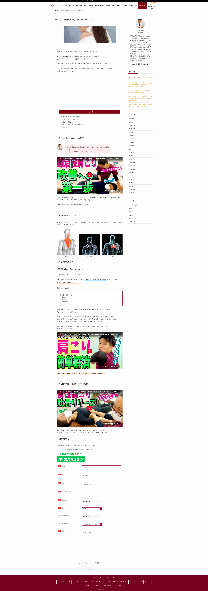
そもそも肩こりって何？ (69, 119)
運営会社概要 (97, 585)
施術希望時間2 (65, 523)
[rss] (113, 577)
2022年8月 (131, 193)
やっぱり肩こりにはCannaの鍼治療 (72, 125)
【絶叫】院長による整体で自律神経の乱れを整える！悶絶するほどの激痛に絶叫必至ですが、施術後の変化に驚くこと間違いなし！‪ (140, 84)
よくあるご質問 (139, 582)
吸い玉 (131, 218)
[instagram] (139, 64)
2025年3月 (131, 122)
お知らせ (132, 208)
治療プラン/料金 (124, 582)
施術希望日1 (65, 500)
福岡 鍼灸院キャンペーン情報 (87, 582)
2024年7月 (131, 139)
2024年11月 (132, 125)
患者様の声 (115, 582)
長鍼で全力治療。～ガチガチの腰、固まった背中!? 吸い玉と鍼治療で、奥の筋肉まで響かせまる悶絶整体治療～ (140, 98)
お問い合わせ (66, 127)
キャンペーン (133, 211)
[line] (144, 64)
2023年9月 (131, 172)
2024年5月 (131, 145)
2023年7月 (131, 179)
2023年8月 (131, 176)
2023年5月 (131, 186)
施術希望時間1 (65, 508)
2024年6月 (131, 142)
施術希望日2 (65, 516)
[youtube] (147, 64)
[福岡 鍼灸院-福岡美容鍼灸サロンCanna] (55, 5)
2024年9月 (131, 132)
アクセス (131, 582)
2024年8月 (131, 135)
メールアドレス (66, 492)
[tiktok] (142, 64)
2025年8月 (131, 119)
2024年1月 (131, 159)
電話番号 (64, 483)
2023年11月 (132, 166)
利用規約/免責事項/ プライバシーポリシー (112, 585)
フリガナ (64, 475)
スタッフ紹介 (75, 582)
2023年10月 (132, 169)
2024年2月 (131, 156)
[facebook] (133, 64)
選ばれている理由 (66, 582)
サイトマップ (89, 585)
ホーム (59, 582)
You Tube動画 (133, 205)
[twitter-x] (136, 64)
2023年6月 (131, 183)
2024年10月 (132, 129)
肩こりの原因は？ (67, 122)
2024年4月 (131, 149)
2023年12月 (132, 162)
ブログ (131, 215)
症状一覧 (132, 222)
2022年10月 (132, 189)
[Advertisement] (90, 86)
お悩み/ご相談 (65, 531)
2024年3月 (131, 152)
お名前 (63, 466)
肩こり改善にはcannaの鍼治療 (71, 116)
